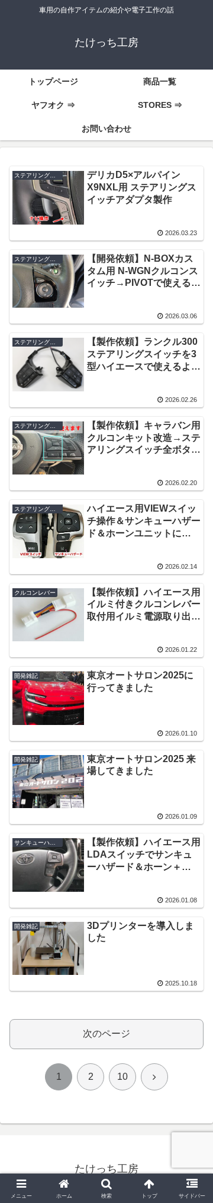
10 (122, 1077)
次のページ (106, 1034)
